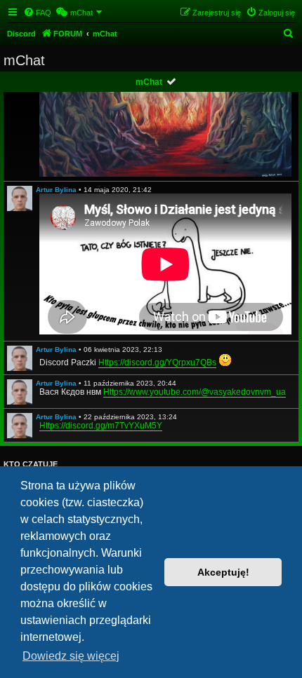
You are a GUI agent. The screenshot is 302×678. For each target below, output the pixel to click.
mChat (149, 82)
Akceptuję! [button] (223, 572)
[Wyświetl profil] (19, 198)
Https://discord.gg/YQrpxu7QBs (157, 362)
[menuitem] (37, 12)
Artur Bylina (56, 190)
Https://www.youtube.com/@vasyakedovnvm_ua (194, 392)
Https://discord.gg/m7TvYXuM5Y (100, 425)
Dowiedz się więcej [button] (70, 656)
